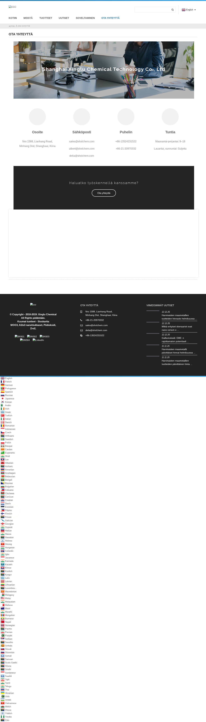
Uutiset (64, 18)
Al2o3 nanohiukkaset (30, 325)
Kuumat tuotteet (26, 321)
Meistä (28, 18)
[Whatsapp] (13, 511)
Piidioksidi (49, 325)
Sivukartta (43, 321)
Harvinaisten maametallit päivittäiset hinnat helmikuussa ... (178, 351)
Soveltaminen (85, 18)
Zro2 (32, 328)
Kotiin (13, 18)
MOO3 (14, 325)
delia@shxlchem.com (96, 330)
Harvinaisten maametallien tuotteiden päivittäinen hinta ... (177, 362)
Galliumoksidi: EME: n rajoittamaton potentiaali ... (175, 340)
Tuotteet (45, 18)
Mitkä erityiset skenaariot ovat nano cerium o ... (177, 328)
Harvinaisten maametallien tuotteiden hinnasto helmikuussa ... (179, 317)
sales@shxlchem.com (96, 325)
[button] (104, 193)
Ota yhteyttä (110, 18)
